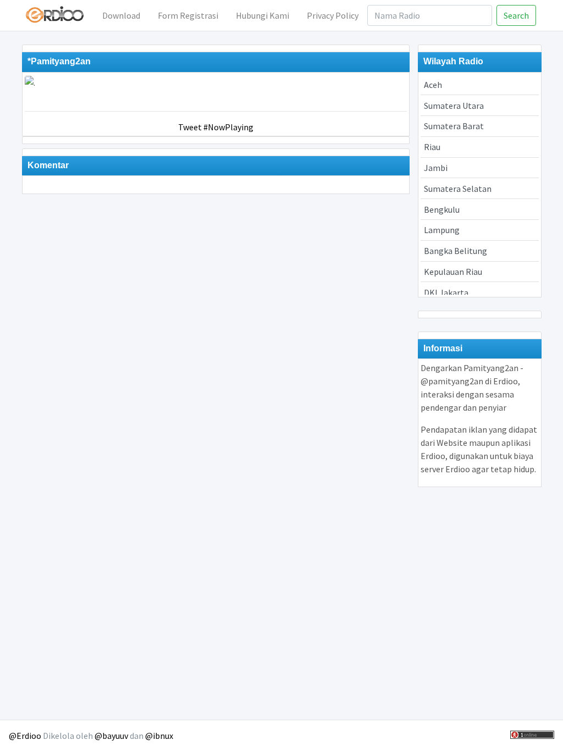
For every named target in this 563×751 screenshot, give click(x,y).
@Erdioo (25, 735)
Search (516, 15)
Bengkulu (442, 209)
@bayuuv (111, 735)
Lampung (442, 229)
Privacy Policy (332, 15)
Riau (432, 146)
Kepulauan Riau (453, 271)
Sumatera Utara (454, 105)
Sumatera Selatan (458, 188)
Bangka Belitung (455, 250)
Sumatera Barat (454, 125)
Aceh (433, 84)
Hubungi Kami (262, 15)
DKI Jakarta (446, 292)
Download (121, 15)
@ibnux (159, 735)
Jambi (436, 167)
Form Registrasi (188, 15)
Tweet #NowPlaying (215, 127)
